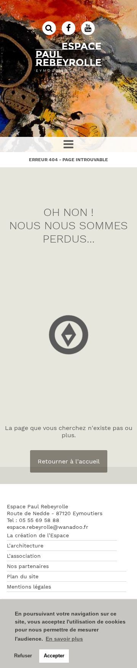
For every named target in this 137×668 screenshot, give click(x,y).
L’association (24, 556)
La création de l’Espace (38, 535)
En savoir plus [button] (64, 639)
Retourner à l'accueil (69, 461)
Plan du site (22, 576)
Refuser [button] (23, 655)
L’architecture (25, 546)
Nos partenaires (28, 566)
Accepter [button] (54, 655)
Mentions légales (29, 587)
